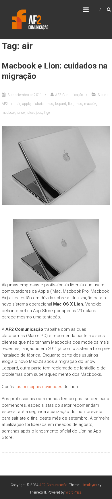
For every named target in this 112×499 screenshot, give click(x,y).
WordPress (73, 492)
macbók (90, 104)
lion (71, 104)
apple (26, 104)
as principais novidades (39, 386)
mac (79, 104)
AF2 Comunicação (69, 95)
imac (49, 104)
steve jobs (35, 113)
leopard (60, 104)
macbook (9, 113)
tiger (47, 113)
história (38, 104)
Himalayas (89, 485)
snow (22, 113)
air (18, 104)
